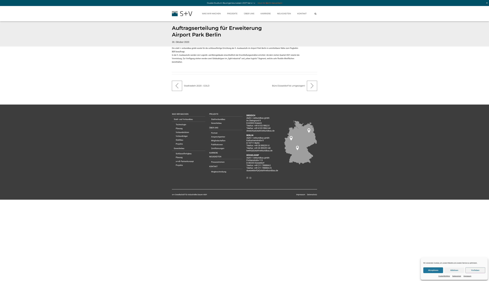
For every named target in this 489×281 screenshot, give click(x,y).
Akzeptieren (433, 270)
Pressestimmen (218, 162)
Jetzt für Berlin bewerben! (269, 3)
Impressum (467, 276)
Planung (179, 128)
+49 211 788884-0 (262, 165)
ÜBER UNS (249, 13)
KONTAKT (302, 13)
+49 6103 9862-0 (261, 125)
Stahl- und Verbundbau (183, 119)
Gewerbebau (179, 148)
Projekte (179, 144)
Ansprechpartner (218, 137)
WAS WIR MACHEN (211, 13)
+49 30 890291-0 (261, 145)
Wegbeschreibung (218, 172)
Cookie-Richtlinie (444, 276)
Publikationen (217, 144)
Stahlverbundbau (218, 119)
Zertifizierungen (217, 148)
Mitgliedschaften (218, 140)
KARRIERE (266, 13)
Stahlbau (179, 140)
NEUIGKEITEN (284, 13)
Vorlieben (475, 270)
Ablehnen (454, 270)
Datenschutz (456, 276)
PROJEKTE (232, 13)
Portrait (214, 133)
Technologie (181, 124)
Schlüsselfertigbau (184, 153)
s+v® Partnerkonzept (185, 161)
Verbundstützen (182, 132)
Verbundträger (182, 136)
